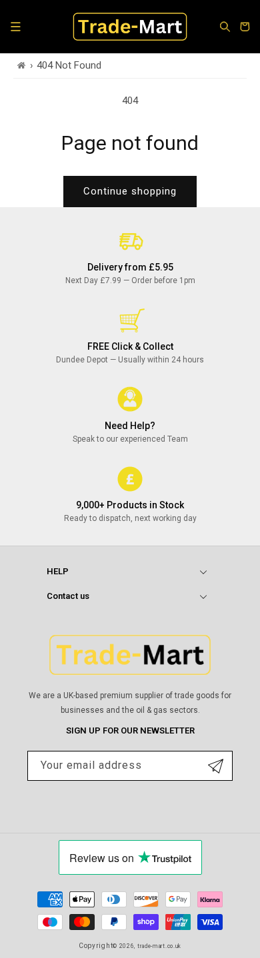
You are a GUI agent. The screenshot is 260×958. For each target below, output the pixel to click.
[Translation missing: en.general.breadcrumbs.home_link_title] (22, 66)
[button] (15, 26)
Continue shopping (130, 191)
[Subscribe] (215, 765)
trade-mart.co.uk (159, 946)
